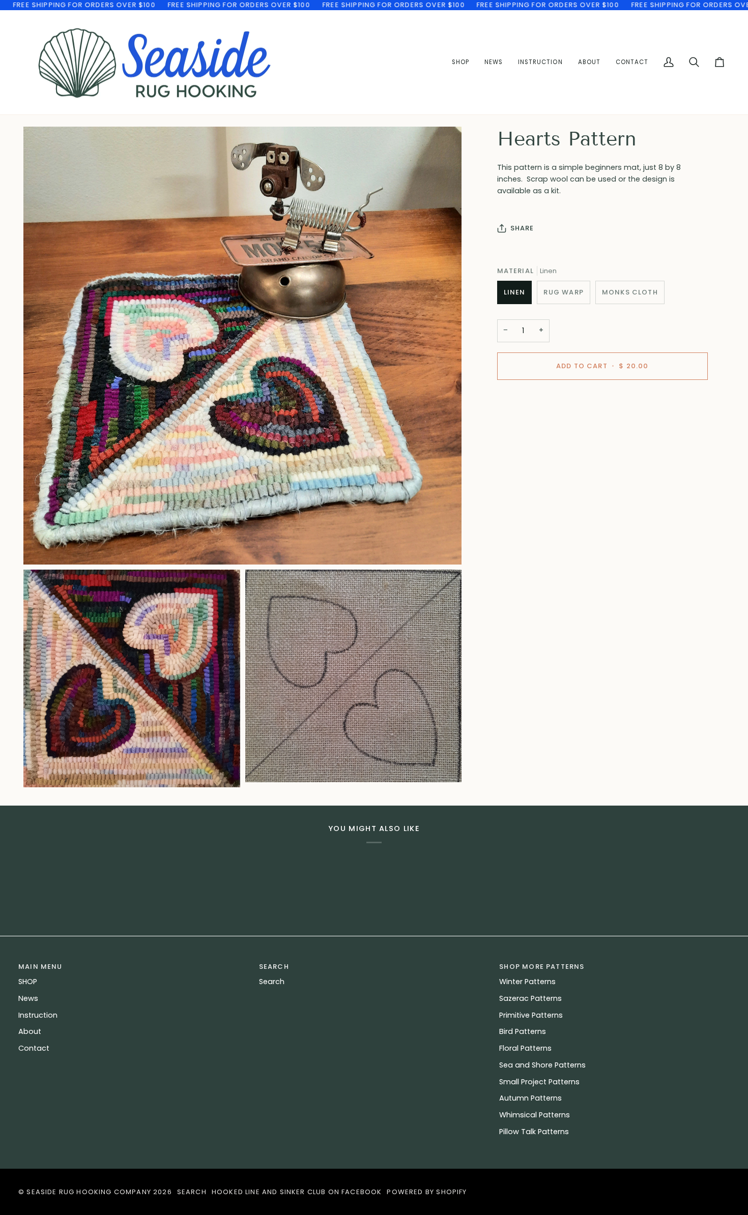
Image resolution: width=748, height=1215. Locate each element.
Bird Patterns (522, 1031)
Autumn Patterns (530, 1098)
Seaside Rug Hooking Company (88, 1192)
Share (522, 228)
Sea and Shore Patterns (542, 1065)
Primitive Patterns (531, 1015)
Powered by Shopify (427, 1192)
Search (271, 981)
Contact (33, 1048)
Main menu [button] (40, 966)
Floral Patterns (525, 1048)
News (28, 998)
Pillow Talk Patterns (534, 1132)
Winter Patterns (527, 981)
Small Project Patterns (539, 1082)
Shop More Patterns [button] (541, 966)
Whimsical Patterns (534, 1115)
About (29, 1031)
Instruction (37, 1015)
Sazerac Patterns (530, 998)
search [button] (274, 966)
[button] (540, 62)
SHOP (27, 981)
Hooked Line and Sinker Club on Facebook (297, 1192)
